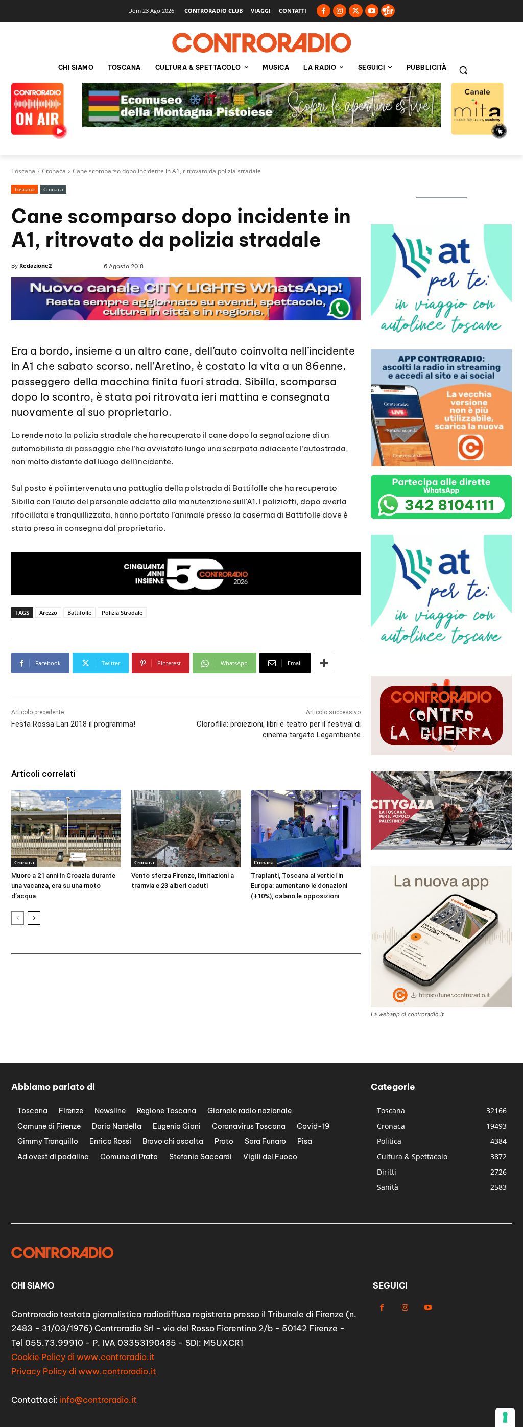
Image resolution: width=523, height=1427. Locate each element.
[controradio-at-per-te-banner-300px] (441, 338)
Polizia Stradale (122, 612)
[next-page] (34, 918)
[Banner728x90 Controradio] (261, 124)
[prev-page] (17, 918)
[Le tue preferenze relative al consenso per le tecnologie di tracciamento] (505, 1417)
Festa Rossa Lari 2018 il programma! (73, 724)
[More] (324, 663)
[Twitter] (356, 11)
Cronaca (54, 171)
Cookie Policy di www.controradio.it (83, 1357)
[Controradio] (261, 43)
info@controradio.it (98, 1400)
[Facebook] (323, 11)
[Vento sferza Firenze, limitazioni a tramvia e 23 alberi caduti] (186, 828)
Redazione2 (35, 265)
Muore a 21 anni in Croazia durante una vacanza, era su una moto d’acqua (63, 886)
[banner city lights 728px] (186, 317)
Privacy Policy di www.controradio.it (83, 1371)
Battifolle (79, 612)
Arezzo (48, 612)
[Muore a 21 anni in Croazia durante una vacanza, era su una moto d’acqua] (66, 828)
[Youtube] (372, 11)
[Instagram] (340, 11)
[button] (463, 70)
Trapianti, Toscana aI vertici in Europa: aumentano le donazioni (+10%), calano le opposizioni (299, 886)
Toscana (23, 171)
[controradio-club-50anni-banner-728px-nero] (186, 592)
